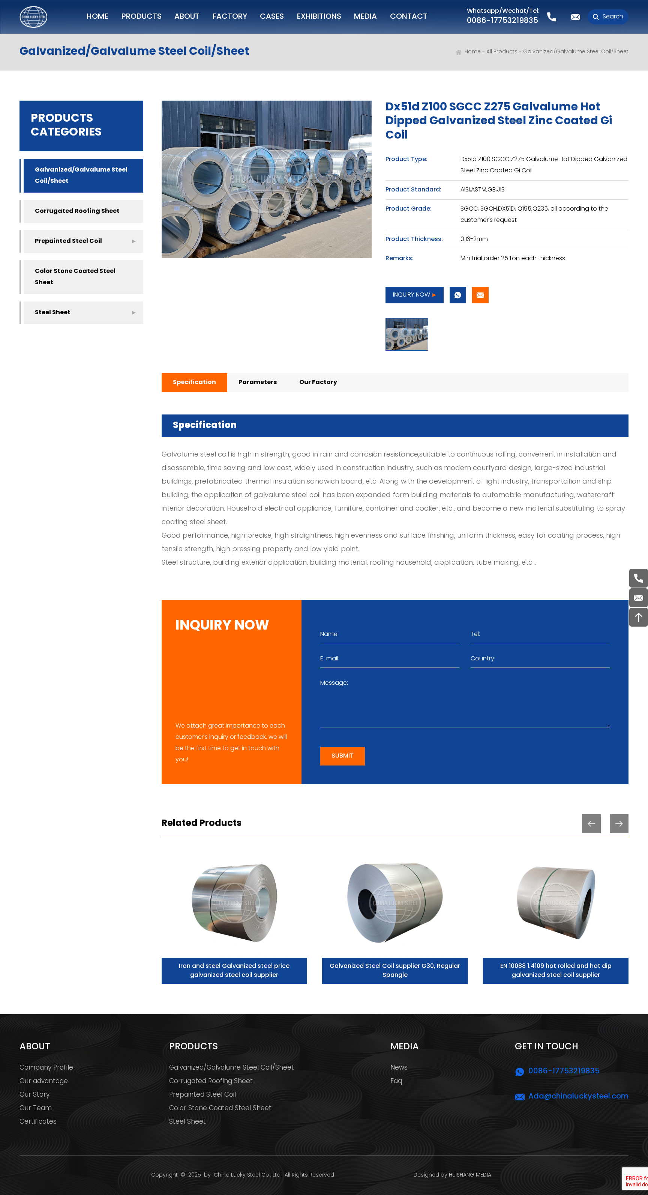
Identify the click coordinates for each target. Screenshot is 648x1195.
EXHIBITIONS (319, 17)
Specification (194, 382)
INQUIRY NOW (411, 295)
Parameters (257, 382)
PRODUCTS (142, 17)
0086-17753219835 (502, 21)
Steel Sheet (52, 312)
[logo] (33, 17)
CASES (272, 17)
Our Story (35, 1095)
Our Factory (318, 382)
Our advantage (44, 1081)
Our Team (36, 1108)
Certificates (38, 1122)
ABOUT (187, 17)
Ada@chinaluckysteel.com (578, 1096)
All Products (502, 52)
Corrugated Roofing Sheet (77, 211)
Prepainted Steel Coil (68, 241)
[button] (591, 823)
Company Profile (46, 1068)
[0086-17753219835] (638, 578)
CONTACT (409, 17)
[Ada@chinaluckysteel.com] (638, 597)
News (399, 1068)
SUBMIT (343, 756)
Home (473, 52)
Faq (396, 1081)
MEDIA (365, 17)
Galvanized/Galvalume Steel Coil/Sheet (575, 52)
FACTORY (230, 17)
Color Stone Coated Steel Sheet (75, 277)
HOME (97, 17)
